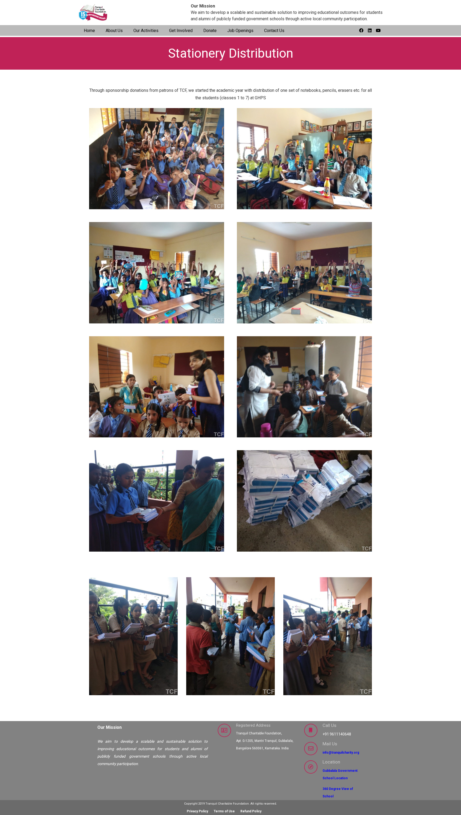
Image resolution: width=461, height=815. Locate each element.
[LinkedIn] (369, 30)
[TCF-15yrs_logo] (93, 12)
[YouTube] (378, 30)
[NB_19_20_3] (304, 387)
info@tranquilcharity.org (341, 752)
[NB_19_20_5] (304, 272)
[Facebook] (361, 30)
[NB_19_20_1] (304, 501)
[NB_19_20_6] (156, 272)
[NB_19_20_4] (156, 387)
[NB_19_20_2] (156, 501)
